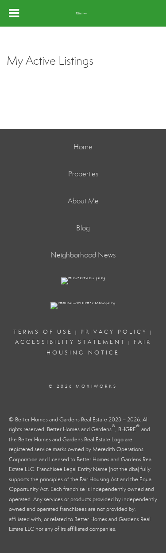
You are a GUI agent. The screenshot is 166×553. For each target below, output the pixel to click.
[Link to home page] (82, 13)
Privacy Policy (114, 331)
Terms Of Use (43, 331)
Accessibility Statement (70, 342)
